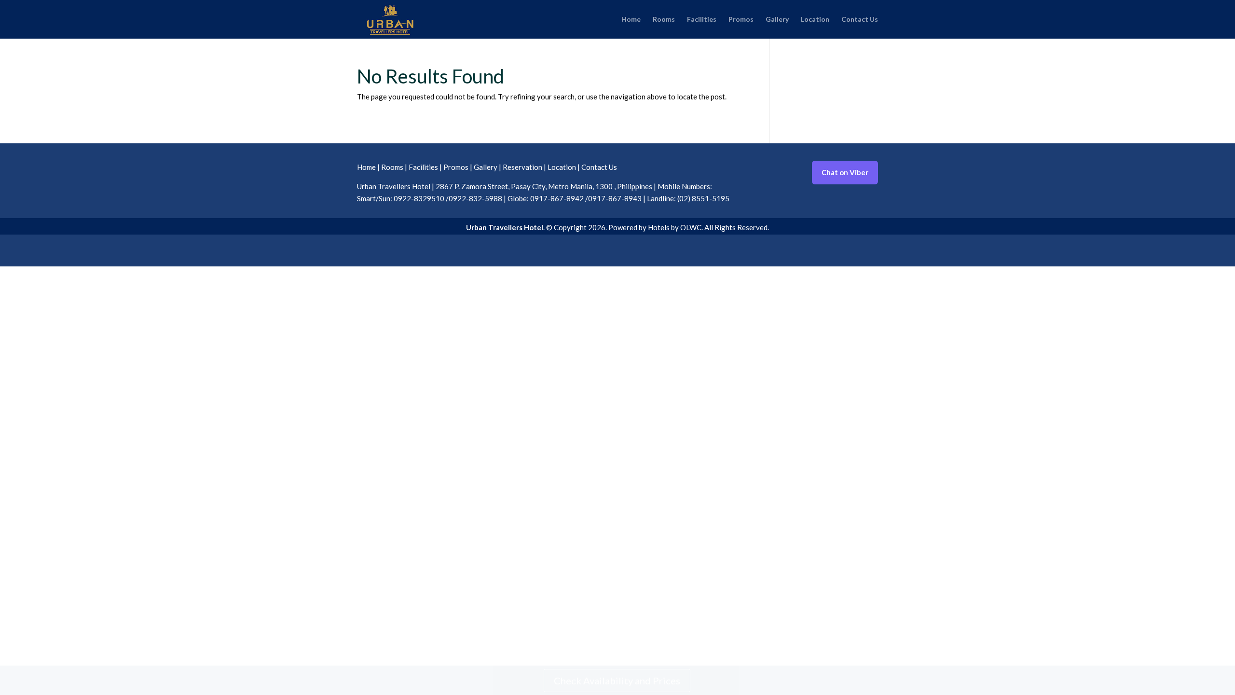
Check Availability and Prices (617, 680)
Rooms (664, 19)
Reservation (522, 167)
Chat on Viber (845, 172)
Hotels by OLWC (674, 227)
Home (631, 19)
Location (815, 19)
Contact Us (859, 19)
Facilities (701, 19)
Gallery (777, 19)
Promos (741, 19)
